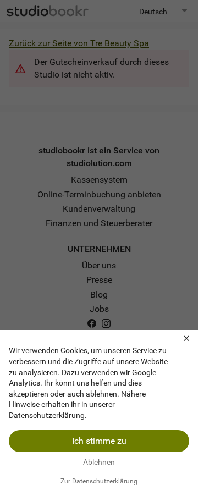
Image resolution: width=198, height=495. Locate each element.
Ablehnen (99, 462)
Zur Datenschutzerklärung (99, 481)
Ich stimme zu (99, 441)
